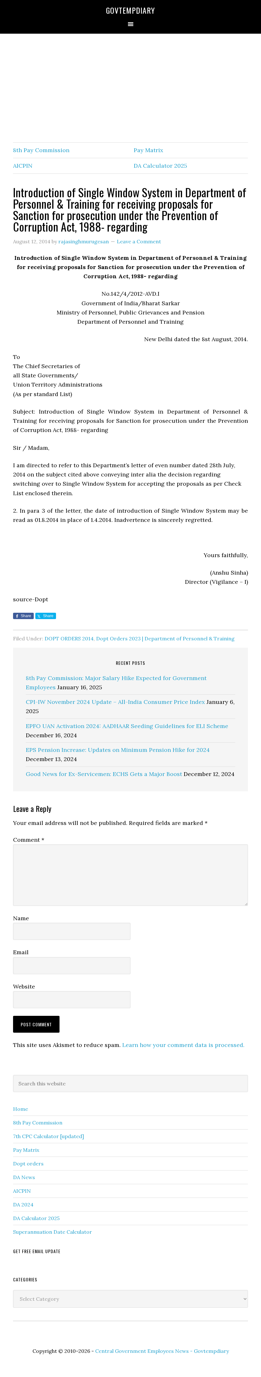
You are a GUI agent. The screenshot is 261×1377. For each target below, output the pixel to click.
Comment (28, 839)
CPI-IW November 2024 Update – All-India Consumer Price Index (115, 701)
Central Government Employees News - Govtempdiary (162, 1351)
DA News (24, 1177)
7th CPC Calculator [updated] (48, 1136)
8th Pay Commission (41, 150)
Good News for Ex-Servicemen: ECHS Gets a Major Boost (104, 774)
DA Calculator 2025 (160, 165)
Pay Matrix (148, 150)
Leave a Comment (139, 241)
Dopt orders (28, 1163)
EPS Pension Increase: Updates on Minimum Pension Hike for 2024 (118, 749)
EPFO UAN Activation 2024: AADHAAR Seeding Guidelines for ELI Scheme (127, 726)
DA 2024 (23, 1204)
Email (21, 952)
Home (20, 1109)
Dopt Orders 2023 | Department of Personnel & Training (165, 638)
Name (21, 918)
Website (24, 986)
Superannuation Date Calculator (52, 1232)
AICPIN (22, 165)
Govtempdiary (130, 10)
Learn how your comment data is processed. (183, 1045)
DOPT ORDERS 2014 (69, 638)
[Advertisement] (130, 88)
